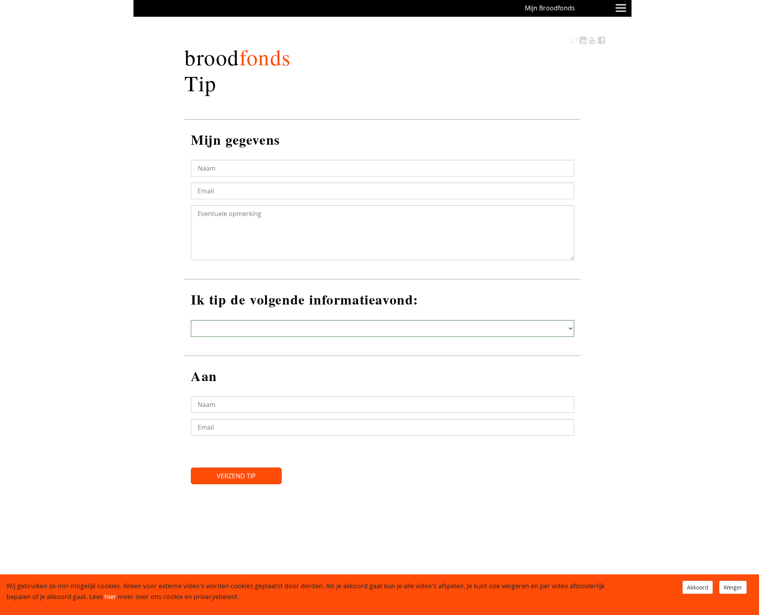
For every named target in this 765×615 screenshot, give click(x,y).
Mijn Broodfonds (550, 8)
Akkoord (697, 587)
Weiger (733, 587)
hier (110, 596)
